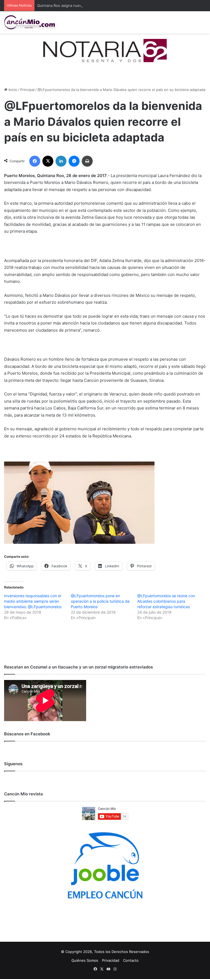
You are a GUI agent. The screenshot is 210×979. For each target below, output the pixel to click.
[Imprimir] (87, 161)
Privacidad (110, 960)
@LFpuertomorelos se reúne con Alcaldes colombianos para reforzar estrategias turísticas (166, 601)
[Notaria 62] (105, 50)
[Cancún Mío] (30, 22)
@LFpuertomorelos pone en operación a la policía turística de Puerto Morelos (100, 601)
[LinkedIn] (61, 161)
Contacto (131, 960)
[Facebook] (34, 161)
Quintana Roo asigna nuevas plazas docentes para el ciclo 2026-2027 (96, 5)
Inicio (12, 89)
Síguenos (13, 763)
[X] (47, 161)
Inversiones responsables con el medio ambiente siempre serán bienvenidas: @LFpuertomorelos (33, 601)
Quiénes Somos (84, 960)
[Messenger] (74, 161)
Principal (27, 89)
